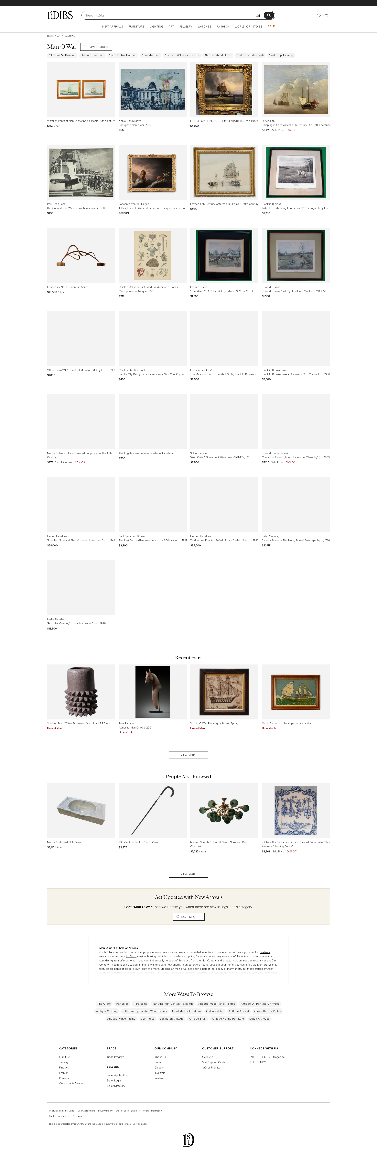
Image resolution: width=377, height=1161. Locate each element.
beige (128, 968)
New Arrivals (112, 26)
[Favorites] (319, 15)
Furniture (136, 26)
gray (144, 968)
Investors (160, 1073)
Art (171, 26)
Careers (159, 1067)
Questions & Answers (72, 1083)
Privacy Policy (105, 1110)
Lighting (156, 26)
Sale (271, 26)
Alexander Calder (133, 973)
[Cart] (326, 15)
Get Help (207, 1057)
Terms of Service (132, 1123)
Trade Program (115, 1057)
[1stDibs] (60, 15)
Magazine (267, 1057)
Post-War (265, 952)
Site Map (77, 1116)
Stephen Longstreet (197, 973)
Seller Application (117, 1075)
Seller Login (114, 1080)
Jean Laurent (152, 973)
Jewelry (185, 26)
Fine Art (64, 1067)
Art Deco (131, 956)
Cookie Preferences (59, 1116)
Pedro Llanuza (170, 973)
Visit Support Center (214, 1062)
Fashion (223, 26)
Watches (204, 26)
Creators (64, 1078)
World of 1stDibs (249, 26)
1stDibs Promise (211, 1067)
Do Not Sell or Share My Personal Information (139, 1110)
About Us (160, 1057)
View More (188, 755)
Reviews (159, 1078)
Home (50, 36)
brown (136, 968)
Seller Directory (116, 1086)
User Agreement (86, 1110)
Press (158, 1062)
